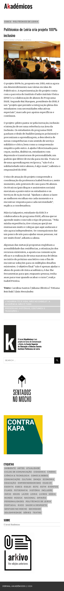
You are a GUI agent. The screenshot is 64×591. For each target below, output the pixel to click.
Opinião (41, 498)
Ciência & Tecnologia (17, 476)
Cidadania (40, 472)
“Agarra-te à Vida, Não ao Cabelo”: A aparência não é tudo (27, 302)
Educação (10, 483)
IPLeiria (27, 40)
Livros (43, 494)
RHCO (21, 505)
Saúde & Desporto (36, 505)
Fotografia (21, 490)
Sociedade (35, 509)
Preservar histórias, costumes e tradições (25, 309)
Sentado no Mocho (16, 509)
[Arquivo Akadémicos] (19, 572)
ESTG (36, 487)
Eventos (53, 487)
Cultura (27, 479)
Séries (27, 513)
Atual (18, 40)
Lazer (25, 494)
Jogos (16, 494)
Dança (37, 479)
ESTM (43, 487)
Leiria (33, 494)
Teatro (37, 513)
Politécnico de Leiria (25, 22)
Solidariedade (13, 513)
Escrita (9, 487)
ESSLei (27, 487)
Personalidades (14, 501)
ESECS (8, 22)
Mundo (8, 498)
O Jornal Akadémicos (12, 524)
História (35, 490)
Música (18, 498)
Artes (21, 468)
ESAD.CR (47, 483)
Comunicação (12, 479)
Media (52, 494)
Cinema (51, 472)
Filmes (8, 490)
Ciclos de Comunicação (18, 472)
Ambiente (10, 468)
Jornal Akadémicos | (15, 586)
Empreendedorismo (29, 483)
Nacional (29, 498)
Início (8, 494)
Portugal (10, 505)
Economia (48, 479)
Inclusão (47, 490)
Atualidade (33, 468)
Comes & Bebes (39, 476)
